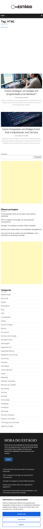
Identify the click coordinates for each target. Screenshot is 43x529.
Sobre (8, 459)
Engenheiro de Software (9, 355)
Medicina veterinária (8, 381)
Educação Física (6, 340)
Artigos (3, 302)
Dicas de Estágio (7, 325)
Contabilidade (5, 317)
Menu (3, 15)
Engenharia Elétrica (7, 351)
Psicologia (4, 411)
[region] (21, 512)
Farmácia (4, 362)
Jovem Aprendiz (6, 370)
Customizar (21, 519)
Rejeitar (21, 525)
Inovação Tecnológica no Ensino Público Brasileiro (19, 481)
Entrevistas (5, 358)
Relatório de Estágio (8, 419)
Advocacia (4, 298)
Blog (2, 310)
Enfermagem (5, 343)
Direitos (3, 328)
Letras (3, 374)
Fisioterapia (5, 366)
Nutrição (4, 396)
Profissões (4, 407)
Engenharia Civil (6, 347)
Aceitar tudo (21, 514)
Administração (6, 295)
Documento (5, 332)
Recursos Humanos (7, 415)
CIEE (2, 313)
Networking (5, 389)
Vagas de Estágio (7, 426)
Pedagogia (4, 404)
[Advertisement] (21, 51)
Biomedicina (5, 306)
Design (3, 321)
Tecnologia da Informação (10, 422)
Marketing (4, 377)
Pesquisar (4, 154)
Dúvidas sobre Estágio (8, 336)
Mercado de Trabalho (8, 385)
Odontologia (5, 400)
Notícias (4, 392)
